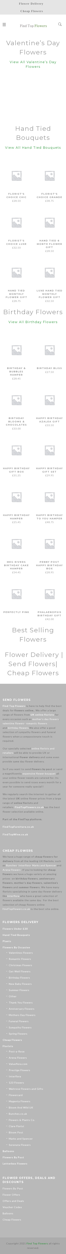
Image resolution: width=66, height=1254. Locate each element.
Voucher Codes (12, 1207)
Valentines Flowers (21, 952)
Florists (8, 1046)
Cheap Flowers (12, 1039)
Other (13, 996)
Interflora (24, 865)
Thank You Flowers (21, 1002)
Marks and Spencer (44, 865)
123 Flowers (16, 1082)
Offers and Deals (13, 1200)
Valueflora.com (18, 1063)
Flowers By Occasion (16, 947)
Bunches (11, 865)
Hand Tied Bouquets (16, 934)
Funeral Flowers (19, 1021)
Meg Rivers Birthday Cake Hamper (16, 565)
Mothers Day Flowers (22, 1014)
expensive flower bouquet (39, 773)
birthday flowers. (18, 727)
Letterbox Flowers (15, 1163)
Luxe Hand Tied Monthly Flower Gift (49, 294)
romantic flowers (36, 723)
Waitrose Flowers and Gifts (26, 1088)
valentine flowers (14, 723)
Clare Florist (16, 1126)
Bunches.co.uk (18, 1113)
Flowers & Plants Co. (22, 1119)
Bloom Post (16, 1132)
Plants (7, 941)
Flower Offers (11, 1194)
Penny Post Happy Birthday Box (49, 565)
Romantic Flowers (20, 958)
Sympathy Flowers (20, 1027)
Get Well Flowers (20, 971)
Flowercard (16, 1095)
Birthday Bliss (49, 368)
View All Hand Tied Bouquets (33, 148)
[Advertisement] (33, 97)
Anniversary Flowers (21, 1008)
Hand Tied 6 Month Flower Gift (49, 244)
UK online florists (42, 714)
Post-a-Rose (17, 1051)
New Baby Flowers (20, 983)
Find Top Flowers (14, 705)
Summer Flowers (19, 990)
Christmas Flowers (20, 965)
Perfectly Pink (16, 612)
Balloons (8, 1151)
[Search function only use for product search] (60, 24)
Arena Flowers (12, 869)
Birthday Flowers (19, 977)
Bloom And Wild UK (21, 1107)
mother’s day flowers (45, 719)
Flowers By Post (13, 1157)
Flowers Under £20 (15, 928)
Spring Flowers (18, 1033)
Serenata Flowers (20, 1144)
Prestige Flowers (19, 1070)
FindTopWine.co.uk (15, 834)
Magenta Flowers (19, 1101)
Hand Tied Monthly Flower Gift (16, 294)
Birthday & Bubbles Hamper (16, 371)
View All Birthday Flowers (33, 322)
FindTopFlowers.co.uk (29, 807)
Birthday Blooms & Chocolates (16, 421)
